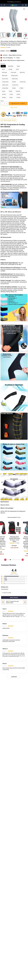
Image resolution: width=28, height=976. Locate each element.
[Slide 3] (10, 560)
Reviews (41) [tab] (4, 587)
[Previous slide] (2, 35)
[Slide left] (9, 533)
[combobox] (25, 592)
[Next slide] (26, 19)
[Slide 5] (13, 560)
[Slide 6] (15, 560)
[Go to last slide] (2, 19)
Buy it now (14, 107)
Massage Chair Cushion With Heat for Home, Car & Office (14, 539)
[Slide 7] (16, 560)
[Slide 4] (12, 560)
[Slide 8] (18, 560)
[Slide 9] (19, 560)
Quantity (2, 100)
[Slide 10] (21, 560)
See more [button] (22, 616)
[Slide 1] (7, 560)
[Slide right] (5, 533)
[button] (1, 5)
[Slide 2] (8, 560)
